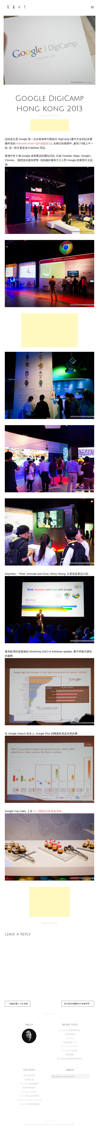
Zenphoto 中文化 (29, 1091)
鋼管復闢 (70, 1054)
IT (59, 115)
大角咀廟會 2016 (70, 1042)
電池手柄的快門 (29, 1087)
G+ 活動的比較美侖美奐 (47, 811)
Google (54, 923)
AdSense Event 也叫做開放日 (33, 143)
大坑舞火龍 (29, 1079)
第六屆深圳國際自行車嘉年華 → (78, 1003)
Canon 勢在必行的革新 (29, 1095)
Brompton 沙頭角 (69, 1050)
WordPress (45, 1124)
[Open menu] (92, 7)
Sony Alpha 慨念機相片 (29, 1083)
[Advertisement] (49, 125)
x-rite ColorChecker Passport (29, 1100)
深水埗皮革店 (29, 1075)
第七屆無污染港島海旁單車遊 (69, 1058)
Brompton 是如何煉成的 (29, 1104)
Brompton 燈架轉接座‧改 (70, 1030)
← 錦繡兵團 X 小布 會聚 (17, 1003)
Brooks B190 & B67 (69, 1046)
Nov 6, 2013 (52, 115)
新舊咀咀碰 (70, 1034)
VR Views (70, 1038)
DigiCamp (46, 923)
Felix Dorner (69, 1124)
